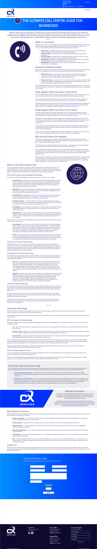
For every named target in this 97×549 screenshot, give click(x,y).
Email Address (27, 470)
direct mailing (68, 402)
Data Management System (75, 105)
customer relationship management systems (43, 195)
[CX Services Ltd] (11, 13)
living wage (55, 269)
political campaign (65, 126)
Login (89, 2)
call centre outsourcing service (66, 404)
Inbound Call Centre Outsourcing (23, 373)
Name (25, 466)
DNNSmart (54, 495)
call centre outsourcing (26, 295)
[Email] (63, 6)
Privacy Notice (81, 548)
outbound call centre (61, 80)
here (84, 37)
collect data (50, 161)
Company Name (48, 466)
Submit (48, 492)
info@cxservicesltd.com (69, 6)
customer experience (67, 346)
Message (25, 476)
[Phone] (77, 6)
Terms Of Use (87, 548)
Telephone (47, 470)
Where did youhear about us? (27, 481)
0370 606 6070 (81, 6)
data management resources (82, 402)
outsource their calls (67, 151)
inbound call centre (59, 74)
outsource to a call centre (14, 246)
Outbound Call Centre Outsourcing (23, 378)
